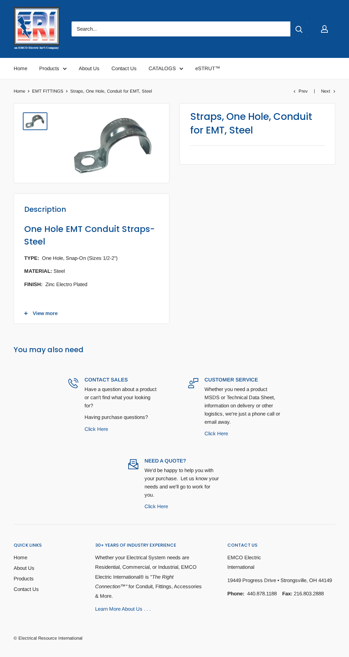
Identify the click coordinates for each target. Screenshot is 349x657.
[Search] (298, 28)
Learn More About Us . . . (123, 609)
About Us (24, 568)
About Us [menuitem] (89, 68)
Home (19, 91)
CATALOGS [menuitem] (162, 68)
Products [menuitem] (49, 68)
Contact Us (26, 589)
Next (325, 91)
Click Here (96, 429)
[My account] (324, 29)
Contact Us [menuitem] (124, 68)
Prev (303, 91)
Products (24, 578)
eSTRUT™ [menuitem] (207, 68)
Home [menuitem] (20, 68)
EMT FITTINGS (47, 91)
